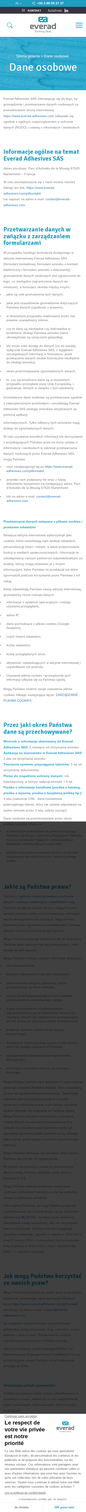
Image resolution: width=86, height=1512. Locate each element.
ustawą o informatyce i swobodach (42, 902)
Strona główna (28, 56)
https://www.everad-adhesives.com (28, 116)
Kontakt (34, 10)
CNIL (24, 1366)
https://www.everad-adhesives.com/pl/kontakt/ (45, 1304)
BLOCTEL (29, 1217)
